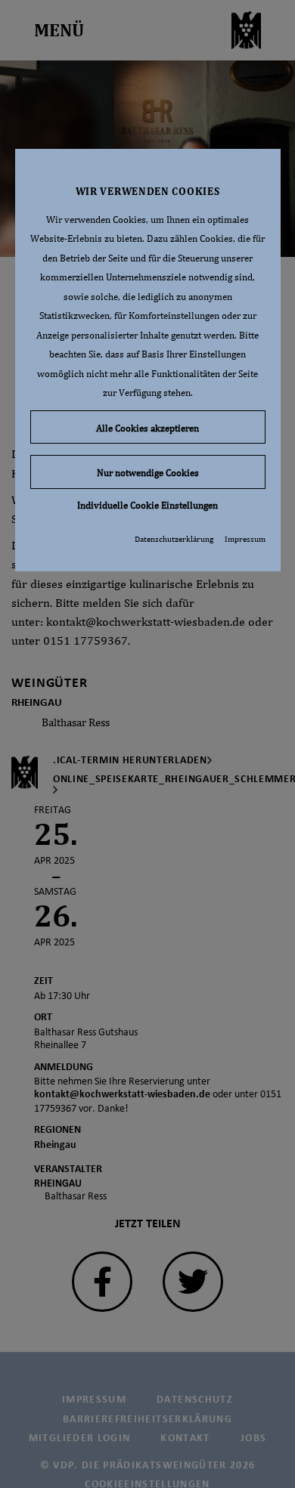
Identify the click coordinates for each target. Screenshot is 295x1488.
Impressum (245, 538)
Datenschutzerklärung (174, 538)
